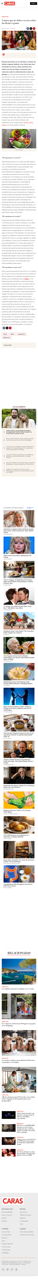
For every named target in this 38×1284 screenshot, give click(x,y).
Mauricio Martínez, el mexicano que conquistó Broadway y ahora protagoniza (20, 463)
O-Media (5, 1229)
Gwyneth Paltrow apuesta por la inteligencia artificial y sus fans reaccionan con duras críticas (19, 456)
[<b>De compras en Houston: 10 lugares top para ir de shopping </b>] (19, 1006)
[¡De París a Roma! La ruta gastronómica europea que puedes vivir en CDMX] (9, 1153)
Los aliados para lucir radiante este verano (18, 989)
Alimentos (6, 337)
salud (5, 334)
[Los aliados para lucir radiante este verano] (19, 971)
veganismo (21, 334)
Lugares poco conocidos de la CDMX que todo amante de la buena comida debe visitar (26, 1141)
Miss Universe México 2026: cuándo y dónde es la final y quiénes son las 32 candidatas (19, 439)
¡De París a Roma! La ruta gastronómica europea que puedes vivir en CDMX (26, 1153)
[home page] (9, 3)
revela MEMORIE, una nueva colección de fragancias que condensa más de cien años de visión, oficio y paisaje (26, 1129)
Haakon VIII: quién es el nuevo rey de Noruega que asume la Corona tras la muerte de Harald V (20, 471)
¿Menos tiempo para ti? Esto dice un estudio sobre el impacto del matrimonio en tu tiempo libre (18, 1099)
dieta (12, 334)
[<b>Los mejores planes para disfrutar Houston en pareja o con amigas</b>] (19, 1043)
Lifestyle (5, 16)
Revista (33, 3)
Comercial (12, 28)
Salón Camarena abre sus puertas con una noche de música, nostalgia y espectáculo (25, 1115)
